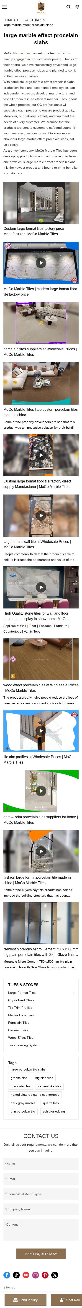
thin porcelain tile (23, 1111)
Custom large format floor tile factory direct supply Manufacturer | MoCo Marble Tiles (37, 484)
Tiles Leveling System (23, 1045)
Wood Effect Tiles (20, 1037)
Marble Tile (21, 53)
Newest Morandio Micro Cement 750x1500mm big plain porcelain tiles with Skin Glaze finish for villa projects (40, 952)
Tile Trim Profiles (20, 1007)
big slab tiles (44, 1078)
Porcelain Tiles (18, 1022)
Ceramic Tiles (18, 1030)
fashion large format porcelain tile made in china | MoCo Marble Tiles (37, 880)
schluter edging (54, 1111)
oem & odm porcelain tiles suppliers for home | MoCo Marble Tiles (40, 819)
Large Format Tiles (22, 992)
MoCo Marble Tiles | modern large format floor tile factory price (40, 291)
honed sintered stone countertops (35, 1094)
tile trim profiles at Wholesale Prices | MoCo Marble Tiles (38, 759)
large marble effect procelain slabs (28, 25)
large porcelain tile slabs (28, 1069)
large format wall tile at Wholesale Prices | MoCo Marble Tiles (37, 544)
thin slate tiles (20, 1086)
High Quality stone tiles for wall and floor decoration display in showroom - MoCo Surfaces (35, 616)
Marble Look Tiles (21, 1015)
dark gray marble (23, 1103)
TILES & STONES (29, 20)
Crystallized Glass (21, 1000)
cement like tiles (49, 1086)
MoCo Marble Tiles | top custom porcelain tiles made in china (40, 412)
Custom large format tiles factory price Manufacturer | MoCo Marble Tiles (33, 231)
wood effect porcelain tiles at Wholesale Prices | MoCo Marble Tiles (41, 687)
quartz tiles (51, 1103)
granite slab (19, 1078)
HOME (8, 20)
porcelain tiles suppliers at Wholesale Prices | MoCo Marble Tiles (40, 351)
